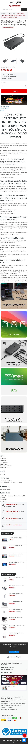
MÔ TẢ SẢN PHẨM (4, 106)
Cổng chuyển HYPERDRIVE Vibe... (16, 585)
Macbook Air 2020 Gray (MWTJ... (16, 562)
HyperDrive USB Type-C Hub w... (16, 633)
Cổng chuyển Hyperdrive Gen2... (16, 593)
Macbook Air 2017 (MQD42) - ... (16, 545)
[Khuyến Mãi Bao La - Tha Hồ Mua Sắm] (14, 99)
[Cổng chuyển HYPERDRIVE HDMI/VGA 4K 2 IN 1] (4, 580)
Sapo (17, 742)
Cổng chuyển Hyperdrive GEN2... (16, 601)
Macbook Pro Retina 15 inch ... (16, 537)
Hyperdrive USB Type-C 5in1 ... (16, 617)
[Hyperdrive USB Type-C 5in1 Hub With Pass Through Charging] (4, 620)
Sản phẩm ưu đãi (7, 533)
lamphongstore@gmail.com (10, 709)
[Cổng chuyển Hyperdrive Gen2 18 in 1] (4, 612)
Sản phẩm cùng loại (8, 574)
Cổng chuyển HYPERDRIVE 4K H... (16, 625)
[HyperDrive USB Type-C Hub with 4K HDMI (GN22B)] (4, 635)
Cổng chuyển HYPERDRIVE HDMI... (17, 577)
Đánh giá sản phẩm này (8, 27)
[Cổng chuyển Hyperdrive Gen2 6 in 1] (4, 596)
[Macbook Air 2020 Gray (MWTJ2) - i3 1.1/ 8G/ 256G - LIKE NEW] (5, 564)
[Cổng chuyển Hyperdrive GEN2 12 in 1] (4, 604)
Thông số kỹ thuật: (4, 108)
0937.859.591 (16, 6)
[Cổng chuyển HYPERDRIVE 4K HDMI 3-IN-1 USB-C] (4, 627)
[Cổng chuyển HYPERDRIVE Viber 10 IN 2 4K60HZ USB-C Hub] (4, 588)
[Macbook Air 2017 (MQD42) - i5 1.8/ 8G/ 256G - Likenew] (5, 548)
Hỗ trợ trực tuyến (14, 651)
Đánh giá (2, 110)
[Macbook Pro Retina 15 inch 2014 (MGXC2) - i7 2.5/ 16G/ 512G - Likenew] (5, 540)
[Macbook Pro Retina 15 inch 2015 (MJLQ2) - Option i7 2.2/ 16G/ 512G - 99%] (5, 556)
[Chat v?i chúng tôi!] (24, 740)
